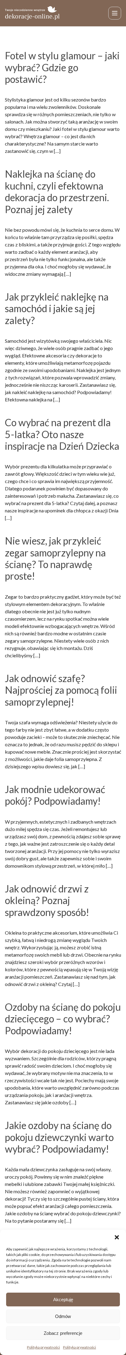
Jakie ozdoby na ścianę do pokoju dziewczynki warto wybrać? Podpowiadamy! (59, 1137)
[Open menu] (114, 13)
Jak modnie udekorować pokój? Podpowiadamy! (55, 795)
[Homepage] (32, 13)
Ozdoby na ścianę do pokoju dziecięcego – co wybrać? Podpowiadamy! (63, 1018)
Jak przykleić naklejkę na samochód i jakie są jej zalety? (57, 308)
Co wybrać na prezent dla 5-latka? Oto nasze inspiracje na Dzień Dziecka (62, 434)
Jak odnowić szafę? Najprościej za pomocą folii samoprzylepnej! (61, 690)
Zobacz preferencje (63, 1333)
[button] (117, 1237)
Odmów (63, 1316)
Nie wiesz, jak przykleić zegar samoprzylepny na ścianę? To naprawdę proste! (55, 558)
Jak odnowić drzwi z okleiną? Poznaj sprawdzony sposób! (47, 900)
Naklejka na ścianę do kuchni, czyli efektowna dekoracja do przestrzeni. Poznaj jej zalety (57, 191)
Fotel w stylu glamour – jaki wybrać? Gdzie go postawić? (62, 67)
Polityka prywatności (43, 1347)
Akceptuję (63, 1299)
